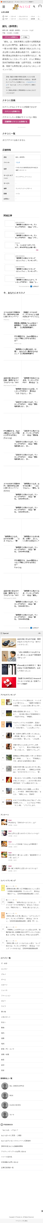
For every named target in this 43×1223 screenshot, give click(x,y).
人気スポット (6, 1017)
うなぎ (18, 162)
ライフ (3, 1006)
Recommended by (24, 286)
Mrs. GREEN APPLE (17, 1086)
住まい (3, 1022)
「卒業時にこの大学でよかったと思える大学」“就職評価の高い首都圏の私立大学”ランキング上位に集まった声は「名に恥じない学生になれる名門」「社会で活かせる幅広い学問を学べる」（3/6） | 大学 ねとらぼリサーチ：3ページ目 (23, 935)
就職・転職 (5, 1054)
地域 (2, 1044)
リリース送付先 (6, 1157)
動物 (2, 1027)
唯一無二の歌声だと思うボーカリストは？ (23, 868)
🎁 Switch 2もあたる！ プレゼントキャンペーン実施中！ (17, 1)
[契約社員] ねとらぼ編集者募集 (12, 1146)
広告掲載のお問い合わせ (9, 1162)
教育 (2, 1060)
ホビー (3, 1001)
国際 (2, 1038)
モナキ (12, 1115)
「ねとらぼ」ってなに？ (9, 1130)
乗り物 (3, 1012)
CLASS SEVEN (15, 1105)
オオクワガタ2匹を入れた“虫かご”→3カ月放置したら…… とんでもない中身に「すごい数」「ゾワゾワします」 (27, 802)
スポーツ (4, 985)
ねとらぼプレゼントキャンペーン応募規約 (16, 1141)
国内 (2, 1033)
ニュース (4, 990)
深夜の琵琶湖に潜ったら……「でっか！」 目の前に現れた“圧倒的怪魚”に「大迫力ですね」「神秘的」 (26, 714)
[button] (42, 1211)
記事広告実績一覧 (7, 1167)
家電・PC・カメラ (7, 1049)
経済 (2, 1065)
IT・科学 (4, 963)
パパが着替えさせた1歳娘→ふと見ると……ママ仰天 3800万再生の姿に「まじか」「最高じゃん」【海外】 (27, 791)
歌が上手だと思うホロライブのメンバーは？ (23, 833)
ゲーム (3, 979)
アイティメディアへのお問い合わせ (13, 1151)
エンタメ (4, 969)
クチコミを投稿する (11, 37)
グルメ (3, 974)
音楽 (2, 1070)
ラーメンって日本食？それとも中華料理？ (23, 844)
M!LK (11, 1095)
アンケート (5, 815)
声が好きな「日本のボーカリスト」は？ (22, 822)
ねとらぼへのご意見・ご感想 (11, 1135)
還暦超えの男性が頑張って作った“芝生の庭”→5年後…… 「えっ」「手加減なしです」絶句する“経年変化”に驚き (27, 758)
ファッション (6, 995)
